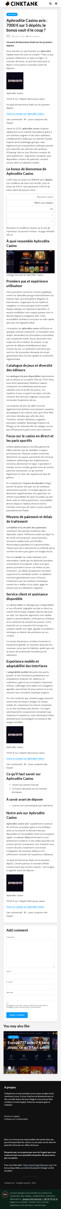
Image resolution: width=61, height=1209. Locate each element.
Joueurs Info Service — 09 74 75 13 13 (40, 1199)
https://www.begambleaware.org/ (37, 1165)
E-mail (9, 982)
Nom (8, 971)
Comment (10, 937)
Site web (9, 992)
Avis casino (12, 14)
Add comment (33, 36)
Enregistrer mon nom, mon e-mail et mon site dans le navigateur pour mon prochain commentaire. (27, 1006)
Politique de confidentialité (16, 1119)
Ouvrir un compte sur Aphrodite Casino (25, 113)
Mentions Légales (12, 1116)
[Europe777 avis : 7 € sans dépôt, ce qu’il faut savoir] (30, 1052)
